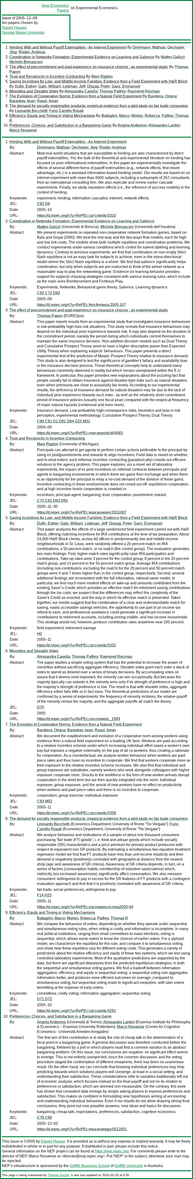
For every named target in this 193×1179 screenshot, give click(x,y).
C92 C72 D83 (48, 293)
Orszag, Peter (98, 86)
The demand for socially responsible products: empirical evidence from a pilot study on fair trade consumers (98, 106)
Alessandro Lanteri (164, 125)
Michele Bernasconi (26, 62)
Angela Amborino (132, 125)
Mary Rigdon (102, 76)
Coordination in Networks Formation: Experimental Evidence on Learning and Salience (81, 57)
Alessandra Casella (80, 91)
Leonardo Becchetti (31, 111)
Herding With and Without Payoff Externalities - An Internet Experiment (67, 47)
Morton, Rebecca (145, 116)
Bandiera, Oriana (162, 96)
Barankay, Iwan (22, 101)
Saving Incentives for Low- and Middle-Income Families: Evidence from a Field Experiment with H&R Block (98, 81)
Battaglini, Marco (115, 116)
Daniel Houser (14, 28)
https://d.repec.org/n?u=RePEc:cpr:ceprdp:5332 (76, 645)
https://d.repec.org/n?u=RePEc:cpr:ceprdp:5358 (76, 813)
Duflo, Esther (25, 86)
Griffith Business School (90, 1166)
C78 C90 (44, 1118)
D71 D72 (44, 999)
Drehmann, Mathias (149, 47)
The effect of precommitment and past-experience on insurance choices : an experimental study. (88, 67)
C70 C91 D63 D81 (52, 501)
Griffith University (129, 1166)
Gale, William (49, 86)
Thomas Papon (50, 316)
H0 (39, 634)
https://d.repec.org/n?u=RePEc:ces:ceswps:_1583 (78, 719)
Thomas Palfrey (112, 91)
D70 (40, 707)
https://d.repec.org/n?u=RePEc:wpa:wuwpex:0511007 (81, 512)
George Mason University (23, 33)
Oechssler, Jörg (84, 147)
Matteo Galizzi (173, 57)
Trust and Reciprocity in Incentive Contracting (47, 76)
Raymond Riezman (144, 91)
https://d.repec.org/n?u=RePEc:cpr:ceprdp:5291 (76, 1011)
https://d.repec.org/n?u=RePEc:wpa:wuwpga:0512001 (82, 1129)
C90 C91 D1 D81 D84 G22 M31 (63, 421)
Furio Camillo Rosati (66, 111)
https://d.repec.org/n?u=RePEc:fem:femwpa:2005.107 (81, 305)
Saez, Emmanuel (126, 86)
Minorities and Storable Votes (33, 91)
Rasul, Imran (47, 101)
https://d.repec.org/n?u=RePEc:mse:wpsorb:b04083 (80, 433)
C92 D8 (43, 204)
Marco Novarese (23, 130)
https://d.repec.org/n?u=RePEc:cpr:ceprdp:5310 (76, 215)
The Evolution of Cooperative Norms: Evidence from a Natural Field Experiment (75, 96)
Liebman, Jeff (74, 86)
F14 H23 (44, 895)
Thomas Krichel (58, 1175)
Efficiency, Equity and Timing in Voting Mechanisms (52, 116)
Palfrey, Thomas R (112, 918)
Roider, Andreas (32, 52)
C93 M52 (44, 801)
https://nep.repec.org (112, 1151)
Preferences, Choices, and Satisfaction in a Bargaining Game (60, 125)
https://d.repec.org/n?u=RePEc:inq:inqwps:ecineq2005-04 (85, 907)
